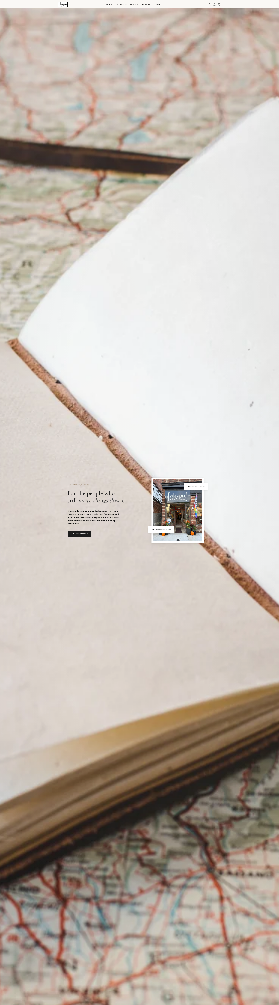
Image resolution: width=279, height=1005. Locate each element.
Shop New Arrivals (79, 534)
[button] (108, 4)
